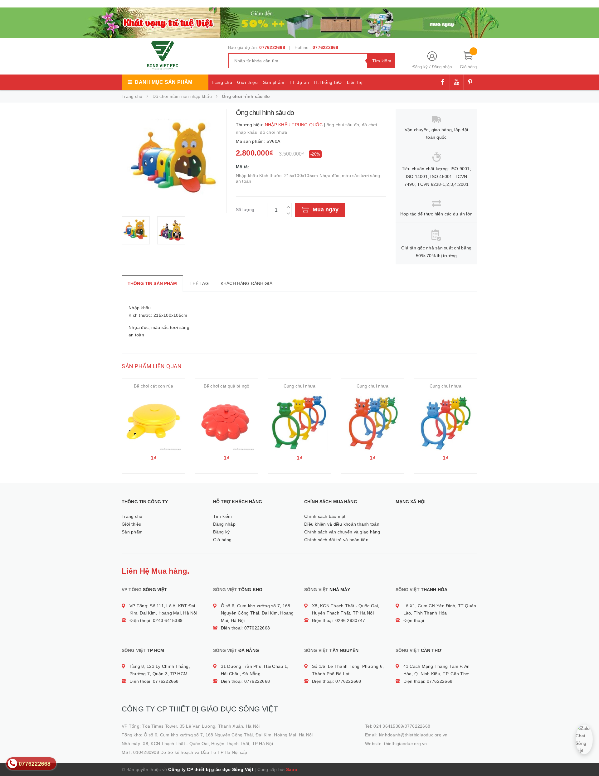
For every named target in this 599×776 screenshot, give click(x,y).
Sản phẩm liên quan (152, 366)
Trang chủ (221, 82)
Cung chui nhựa (300, 385)
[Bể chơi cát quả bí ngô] (226, 422)
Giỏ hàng (222, 539)
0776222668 (272, 47)
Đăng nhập (442, 67)
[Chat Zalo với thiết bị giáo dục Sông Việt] (584, 739)
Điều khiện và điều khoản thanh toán (341, 524)
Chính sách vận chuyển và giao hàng (342, 531)
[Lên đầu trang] (588, 757)
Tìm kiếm (222, 516)
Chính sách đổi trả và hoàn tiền (336, 539)
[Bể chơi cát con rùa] (153, 422)
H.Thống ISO (328, 82)
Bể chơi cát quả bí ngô (226, 385)
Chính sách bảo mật (325, 516)
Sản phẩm (274, 82)
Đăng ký (420, 67)
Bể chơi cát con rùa (153, 385)
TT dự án (299, 82)
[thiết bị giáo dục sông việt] (299, 22)
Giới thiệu (247, 82)
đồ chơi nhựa (273, 132)
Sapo (291, 769)
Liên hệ (355, 82)
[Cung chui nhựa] (299, 422)
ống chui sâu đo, (344, 124)
